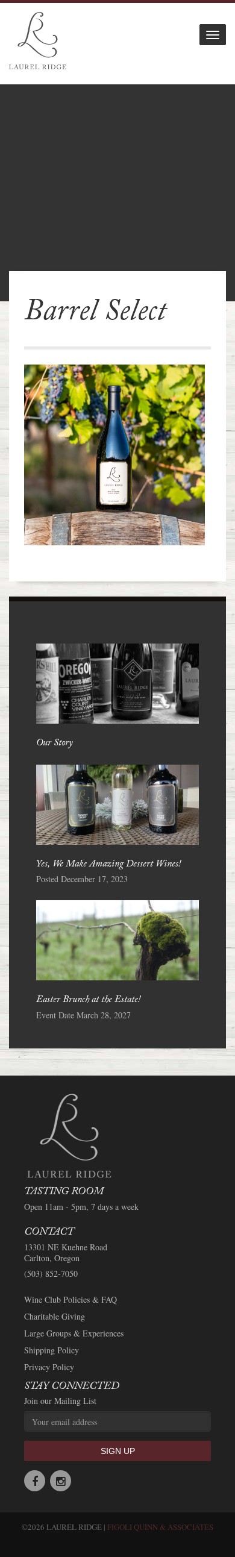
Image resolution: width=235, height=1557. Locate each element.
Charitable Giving (54, 1316)
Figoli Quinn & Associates (160, 1526)
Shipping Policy (51, 1350)
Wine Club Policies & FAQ (70, 1299)
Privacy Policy (49, 1367)
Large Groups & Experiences (74, 1333)
